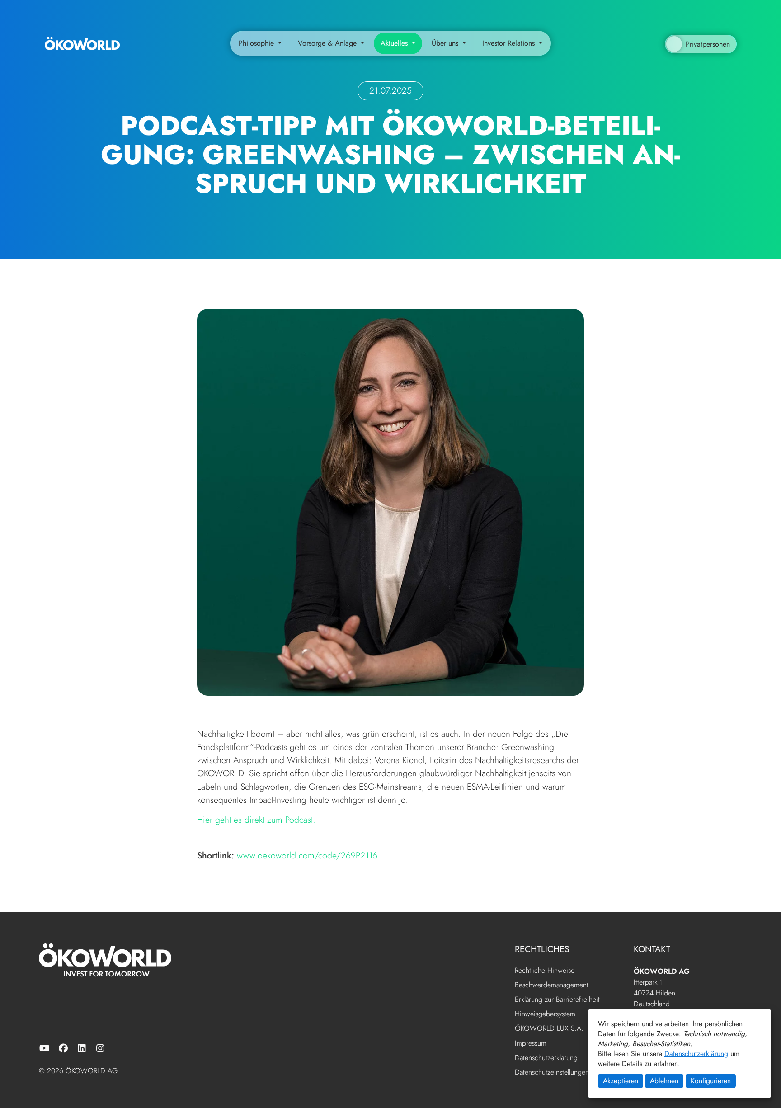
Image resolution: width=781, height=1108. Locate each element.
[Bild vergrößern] (390, 501)
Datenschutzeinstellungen (552, 1072)
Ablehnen (664, 1080)
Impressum (530, 1043)
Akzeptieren (620, 1080)
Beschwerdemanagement (551, 985)
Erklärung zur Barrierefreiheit (557, 999)
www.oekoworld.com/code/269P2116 (307, 855)
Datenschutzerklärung (696, 1053)
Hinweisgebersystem (545, 1014)
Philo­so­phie (257, 43)
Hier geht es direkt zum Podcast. (256, 819)
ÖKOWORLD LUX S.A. (549, 1028)
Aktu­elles (395, 43)
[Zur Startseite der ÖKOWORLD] (82, 43)
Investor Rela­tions (509, 43)
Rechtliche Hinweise (544, 971)
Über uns (446, 43)
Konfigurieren (711, 1080)
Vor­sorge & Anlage (328, 43)
